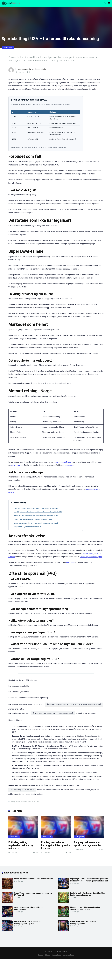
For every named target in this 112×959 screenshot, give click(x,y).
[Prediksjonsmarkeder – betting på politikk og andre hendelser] (56, 827)
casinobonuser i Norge (62, 462)
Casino (18, 802)
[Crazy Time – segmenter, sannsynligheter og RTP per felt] (7, 902)
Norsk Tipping (88, 553)
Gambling (23, 802)
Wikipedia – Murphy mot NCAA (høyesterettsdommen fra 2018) (36, 515)
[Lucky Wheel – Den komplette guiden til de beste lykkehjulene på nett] (63, 902)
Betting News (8, 47)
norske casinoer (17, 465)
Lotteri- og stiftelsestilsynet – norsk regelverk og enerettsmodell (36, 523)
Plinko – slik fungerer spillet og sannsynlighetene (83, 922)
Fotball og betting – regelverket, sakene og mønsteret (20, 845)
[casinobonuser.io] (11, 3)
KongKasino (69, 465)
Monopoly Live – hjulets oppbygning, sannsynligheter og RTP (85, 908)
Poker (33, 802)
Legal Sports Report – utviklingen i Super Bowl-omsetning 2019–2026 (38, 512)
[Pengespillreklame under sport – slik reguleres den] (89, 827)
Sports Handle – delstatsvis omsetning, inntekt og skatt (33, 519)
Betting (13, 802)
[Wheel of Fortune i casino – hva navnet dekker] (7, 888)
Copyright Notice (68, 955)
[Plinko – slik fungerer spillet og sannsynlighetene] (63, 931)
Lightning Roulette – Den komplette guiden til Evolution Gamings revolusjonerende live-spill (89, 880)
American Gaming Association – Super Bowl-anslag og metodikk (36, 508)
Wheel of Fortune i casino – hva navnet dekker (33, 879)
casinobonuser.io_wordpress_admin (32, 69)
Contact (40, 955)
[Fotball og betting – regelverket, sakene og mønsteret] (23, 827)
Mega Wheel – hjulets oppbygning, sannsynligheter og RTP (28, 922)
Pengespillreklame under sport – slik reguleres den (87, 844)
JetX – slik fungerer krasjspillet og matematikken (28, 908)
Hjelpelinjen (70, 562)
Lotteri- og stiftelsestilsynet (91, 557)
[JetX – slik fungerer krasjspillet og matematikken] (7, 917)
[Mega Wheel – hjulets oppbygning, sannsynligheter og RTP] (7, 931)
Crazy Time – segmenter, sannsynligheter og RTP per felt (33, 894)
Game (29, 802)
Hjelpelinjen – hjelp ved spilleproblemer (27, 527)
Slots (37, 802)
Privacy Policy (56, 955)
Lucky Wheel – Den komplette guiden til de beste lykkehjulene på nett (87, 894)
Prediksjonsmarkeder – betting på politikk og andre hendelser (55, 845)
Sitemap (47, 955)
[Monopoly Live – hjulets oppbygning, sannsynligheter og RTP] (63, 917)
